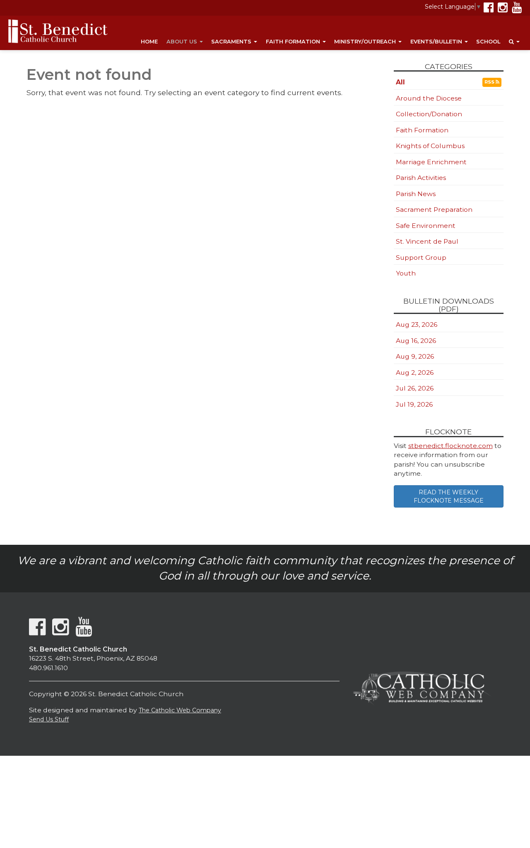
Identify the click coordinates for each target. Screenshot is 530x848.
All (400, 82)
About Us (182, 41)
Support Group (421, 257)
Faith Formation (294, 41)
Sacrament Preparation (434, 209)
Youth (406, 273)
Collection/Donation (429, 114)
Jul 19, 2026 (414, 404)
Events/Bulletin (437, 41)
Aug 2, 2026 (415, 372)
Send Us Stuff (49, 719)
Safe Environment (425, 226)
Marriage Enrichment (431, 162)
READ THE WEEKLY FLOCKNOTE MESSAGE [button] (449, 496)
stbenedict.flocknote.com (450, 446)
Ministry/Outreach (366, 41)
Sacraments (232, 41)
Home (149, 41)
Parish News (416, 194)
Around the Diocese (429, 98)
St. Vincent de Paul (427, 241)
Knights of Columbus (430, 146)
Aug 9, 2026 (415, 356)
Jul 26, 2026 (415, 388)
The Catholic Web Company (180, 710)
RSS (490, 82)
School (488, 41)
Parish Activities (421, 178)
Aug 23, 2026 (416, 324)
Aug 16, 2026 (416, 341)
